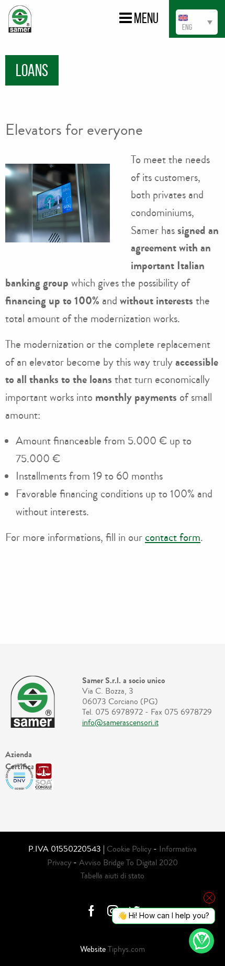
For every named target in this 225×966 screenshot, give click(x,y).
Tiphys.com (126, 949)
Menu (145, 18)
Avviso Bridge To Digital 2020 (128, 862)
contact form (172, 537)
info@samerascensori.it (120, 722)
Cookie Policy (129, 849)
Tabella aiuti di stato (112, 875)
